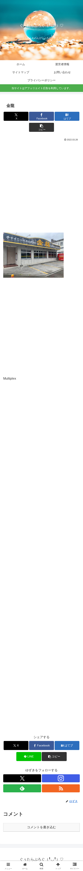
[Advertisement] (41, 185)
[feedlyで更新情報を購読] (22, 788)
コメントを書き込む (41, 827)
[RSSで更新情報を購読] (61, 788)
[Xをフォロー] (22, 778)
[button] (41, 127)
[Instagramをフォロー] (61, 778)
